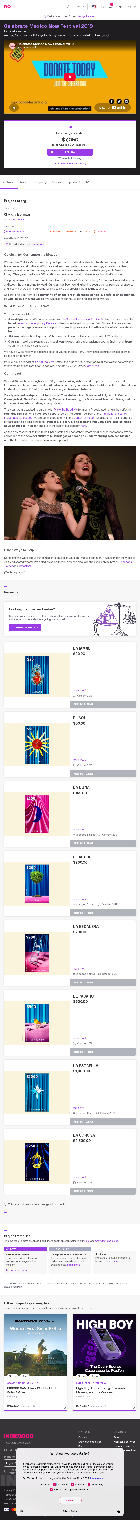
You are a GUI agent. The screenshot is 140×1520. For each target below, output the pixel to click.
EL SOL (79, 717)
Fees (116, 1437)
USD (78, 6)
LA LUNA (81, 787)
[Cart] (102, 6)
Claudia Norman (17, 31)
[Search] (68, 6)
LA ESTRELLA (85, 1065)
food (81, 231)
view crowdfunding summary (70, 163)
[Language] (94, 6)
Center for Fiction (84, 417)
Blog (80, 1446)
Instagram (25, 566)
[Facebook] (5, 1450)
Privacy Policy (12, 1490)
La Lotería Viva (44, 362)
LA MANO (82, 648)
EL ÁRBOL (82, 857)
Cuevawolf (92, 366)
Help (87, 1240)
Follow (70, 152)
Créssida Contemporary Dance (35, 323)
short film (102, 231)
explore (88, 1308)
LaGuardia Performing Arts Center (83, 319)
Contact (82, 1437)
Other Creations (13, 231)
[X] (11, 1450)
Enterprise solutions (125, 1450)
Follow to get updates (18, 1270)
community (55, 231)
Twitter (8, 566)
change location (86, 16)
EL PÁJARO (83, 996)
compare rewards (24, 627)
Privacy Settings (13, 1498)
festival (69, 231)
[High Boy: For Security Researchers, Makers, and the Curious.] (104, 1345)
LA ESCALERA (86, 926)
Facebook (125, 562)
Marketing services (124, 1441)
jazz (91, 231)
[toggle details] (66, 1410)
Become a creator (124, 1446)
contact (21, 219)
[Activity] (110, 6)
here (83, 426)
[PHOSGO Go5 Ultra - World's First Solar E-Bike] (35, 1345)
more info (9, 219)
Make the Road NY (65, 409)
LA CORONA (84, 1135)
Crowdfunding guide (106, 1240)
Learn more (73, 1264)
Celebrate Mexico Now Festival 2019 (48, 26)
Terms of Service (14, 1494)
